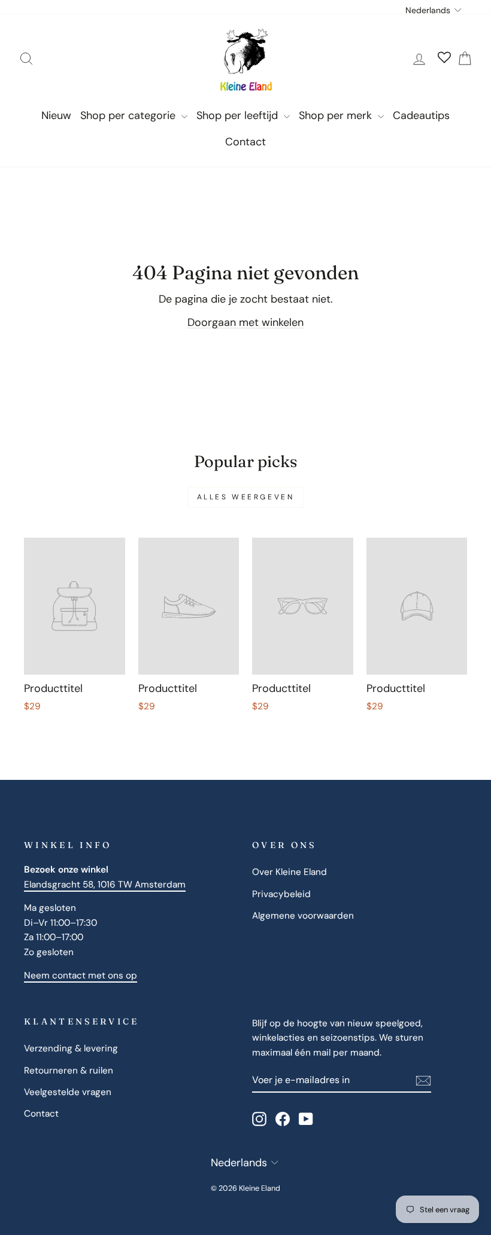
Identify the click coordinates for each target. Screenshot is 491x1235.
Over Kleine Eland (289, 872)
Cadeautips (421, 115)
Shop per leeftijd (238, 115)
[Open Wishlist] (444, 58)
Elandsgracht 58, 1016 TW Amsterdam (105, 885)
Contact (245, 142)
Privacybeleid (281, 894)
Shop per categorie (129, 115)
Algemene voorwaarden (303, 916)
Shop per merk (337, 115)
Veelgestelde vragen (67, 1092)
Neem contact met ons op (80, 975)
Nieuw (56, 115)
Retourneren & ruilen (68, 1071)
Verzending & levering (71, 1048)
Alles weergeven (246, 497)
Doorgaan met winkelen (245, 322)
